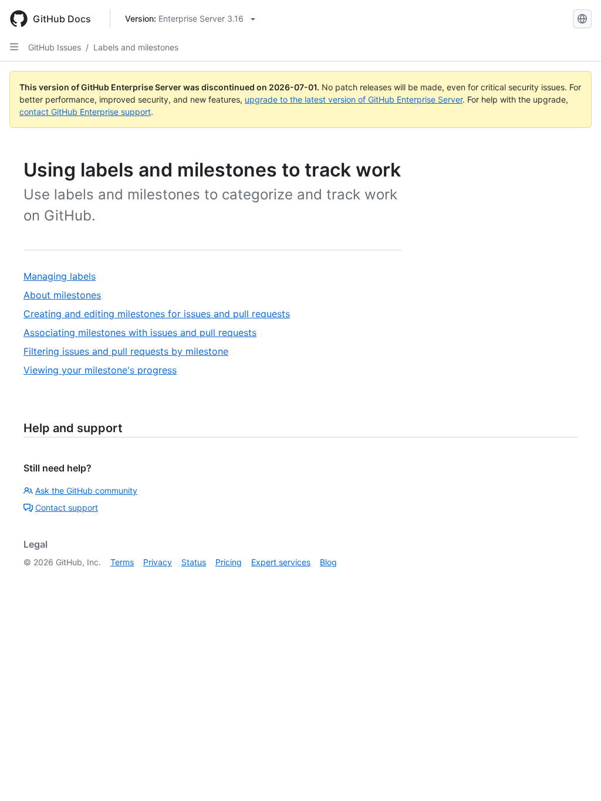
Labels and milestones (135, 47)
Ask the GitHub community (86, 490)
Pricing (228, 562)
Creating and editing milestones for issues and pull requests (156, 314)
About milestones (62, 295)
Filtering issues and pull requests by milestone (125, 351)
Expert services (280, 562)
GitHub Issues (54, 47)
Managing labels (59, 276)
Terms (122, 562)
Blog (328, 562)
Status (193, 562)
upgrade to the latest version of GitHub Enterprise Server (353, 99)
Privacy (157, 562)
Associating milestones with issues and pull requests (139, 332)
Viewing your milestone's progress (100, 370)
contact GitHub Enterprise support (85, 112)
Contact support (66, 507)
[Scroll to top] (575, 775)
